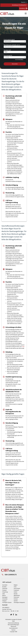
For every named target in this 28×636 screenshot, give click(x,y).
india (3, 594)
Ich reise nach (7, 49)
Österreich (16, 597)
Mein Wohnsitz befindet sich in (12, 44)
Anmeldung (22, 8)
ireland (15, 592)
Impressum (13, 626)
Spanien (16, 601)
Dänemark (4, 588)
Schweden (4, 599)
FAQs (13, 621)
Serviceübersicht (13, 628)
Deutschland (17, 588)
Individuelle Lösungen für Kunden (13, 619)
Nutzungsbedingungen (13, 625)
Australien (4, 585)
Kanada (15, 594)
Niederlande (17, 595)
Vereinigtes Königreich (19, 602)
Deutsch (23, 2)
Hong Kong (5, 592)
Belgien (16, 585)
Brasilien (4, 587)
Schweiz (16, 599)
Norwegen (4, 597)
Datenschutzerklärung (13, 623)
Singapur (4, 601)
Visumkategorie (8, 55)
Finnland (4, 590)
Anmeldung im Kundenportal (19, 5)
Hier (23, 346)
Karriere (13, 630)
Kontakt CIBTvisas (6, 609)
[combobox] (15, 57)
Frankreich (16, 590)
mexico (4, 595)
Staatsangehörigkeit (9, 39)
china (15, 587)
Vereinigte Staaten (7, 602)
